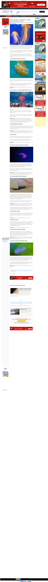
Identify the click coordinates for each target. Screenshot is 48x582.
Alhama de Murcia (24, 11)
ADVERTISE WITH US (8, 8)
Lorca (29, 11)
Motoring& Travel (17, 14)
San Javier (38, 11)
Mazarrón (35, 11)
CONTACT (5, 8)
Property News (25, 14)
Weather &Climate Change (8, 14)
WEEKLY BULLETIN (13, 8)
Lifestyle (20, 14)
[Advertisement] (40, 122)
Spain (25, 22)
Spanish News (30, 14)
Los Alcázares (32, 11)
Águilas (20, 11)
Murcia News (4, 14)
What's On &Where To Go (12, 14)
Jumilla (27, 11)
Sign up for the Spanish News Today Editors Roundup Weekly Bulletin (20, 302)
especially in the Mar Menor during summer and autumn (18, 85)
